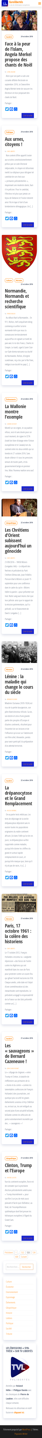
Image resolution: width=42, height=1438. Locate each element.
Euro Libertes (11, 151)
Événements (11, 399)
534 (34, 1252)
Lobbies (9, 1318)
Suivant (24, 1256)
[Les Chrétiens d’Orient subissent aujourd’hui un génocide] (19, 507)
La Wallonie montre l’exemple (15, 411)
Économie (10, 1286)
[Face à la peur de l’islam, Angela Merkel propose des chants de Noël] (19, 20)
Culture (9, 280)
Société (9, 37)
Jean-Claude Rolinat (13, 1068)
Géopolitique (11, 523)
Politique (9, 132)
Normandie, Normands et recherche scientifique (17, 298)
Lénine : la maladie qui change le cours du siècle (19, 684)
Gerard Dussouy (12, 424)
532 (22, 1252)
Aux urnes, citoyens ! (14, 141)
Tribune (9, 1333)
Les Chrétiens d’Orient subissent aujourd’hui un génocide (18, 540)
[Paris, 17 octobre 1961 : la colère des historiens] (19, 902)
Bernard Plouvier (12, 699)
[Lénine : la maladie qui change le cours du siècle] (19, 651)
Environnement (12, 1292)
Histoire (19, 280)
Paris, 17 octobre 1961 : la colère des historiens (18, 933)
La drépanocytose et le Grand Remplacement (18, 795)
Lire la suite (27, 115)
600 (16, 1256)
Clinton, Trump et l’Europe (18, 1168)
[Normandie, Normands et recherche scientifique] (19, 254)
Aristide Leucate (11, 1178)
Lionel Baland (11, 72)
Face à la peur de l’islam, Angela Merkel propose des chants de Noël (18, 54)
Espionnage (10, 1297)
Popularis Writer (21, 1433)
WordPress (26, 1429)
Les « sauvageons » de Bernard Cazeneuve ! (19, 1053)
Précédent (9, 1252)
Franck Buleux (11, 314)
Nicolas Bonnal (11, 811)
